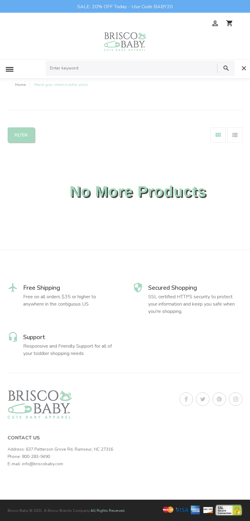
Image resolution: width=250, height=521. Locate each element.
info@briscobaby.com (42, 464)
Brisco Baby (18, 510)
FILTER (21, 135)
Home (20, 84)
